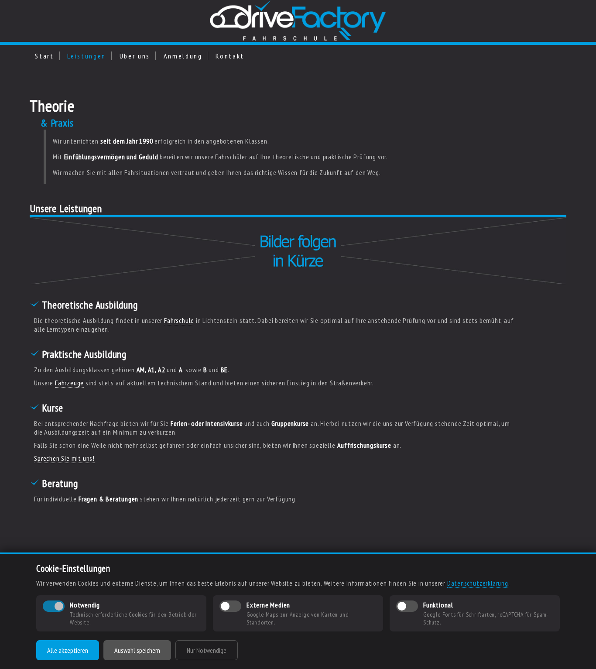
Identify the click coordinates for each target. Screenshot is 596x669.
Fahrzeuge (69, 382)
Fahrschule (179, 320)
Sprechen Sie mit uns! (64, 458)
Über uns (135, 55)
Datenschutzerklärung (477, 583)
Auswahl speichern (137, 650)
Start (44, 55)
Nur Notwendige (206, 650)
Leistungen (86, 55)
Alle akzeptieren (67, 650)
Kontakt (230, 55)
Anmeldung (183, 55)
